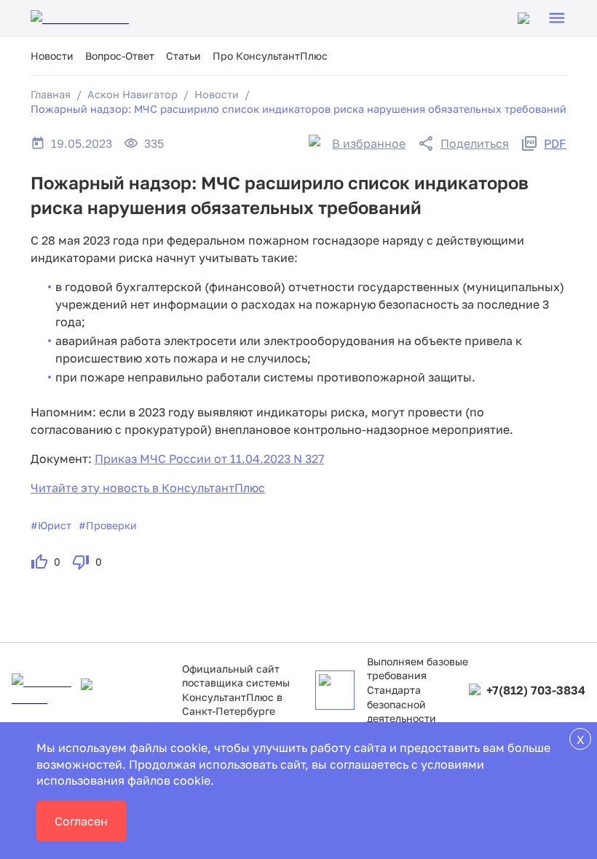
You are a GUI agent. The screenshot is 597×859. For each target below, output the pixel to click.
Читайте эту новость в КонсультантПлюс (148, 487)
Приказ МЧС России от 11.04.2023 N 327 (209, 458)
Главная (51, 94)
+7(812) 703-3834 (535, 690)
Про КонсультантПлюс (270, 56)
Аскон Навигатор (132, 94)
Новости (52, 56)
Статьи (183, 56)
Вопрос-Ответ (119, 56)
